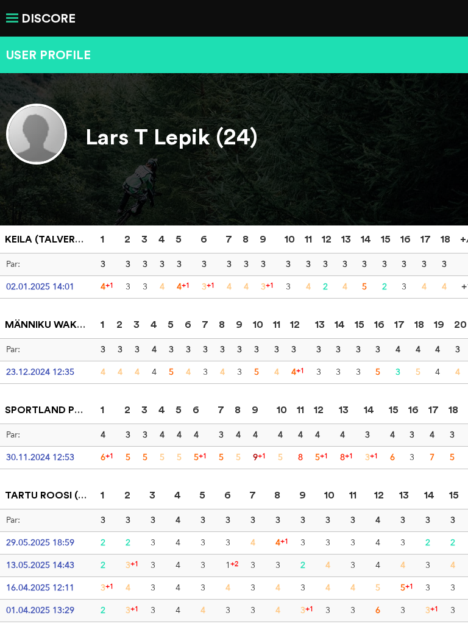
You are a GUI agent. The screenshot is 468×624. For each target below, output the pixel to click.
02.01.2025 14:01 (40, 286)
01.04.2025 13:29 (40, 610)
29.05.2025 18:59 (40, 542)
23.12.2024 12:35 (40, 372)
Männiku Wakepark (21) (66, 324)
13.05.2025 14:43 (40, 565)
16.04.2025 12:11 (40, 587)
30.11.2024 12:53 (40, 457)
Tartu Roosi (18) (48, 495)
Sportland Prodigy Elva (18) (81, 409)
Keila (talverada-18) (59, 239)
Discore (48, 18)
